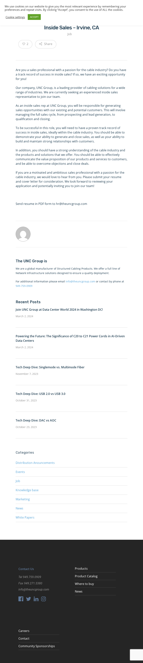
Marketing (23, 499)
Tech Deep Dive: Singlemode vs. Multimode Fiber (50, 367)
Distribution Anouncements (35, 463)
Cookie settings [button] (15, 17)
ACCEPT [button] (34, 17)
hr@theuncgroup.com (71, 204)
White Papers (25, 517)
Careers (23, 631)
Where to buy (84, 584)
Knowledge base (27, 490)
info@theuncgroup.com (80, 281)
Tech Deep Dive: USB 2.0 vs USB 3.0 (40, 394)
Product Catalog (86, 576)
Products (81, 569)
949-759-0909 (24, 286)
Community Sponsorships (36, 646)
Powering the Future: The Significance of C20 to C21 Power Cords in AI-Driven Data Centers (70, 338)
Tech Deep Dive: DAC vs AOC (36, 420)
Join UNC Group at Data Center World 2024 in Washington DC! (59, 310)
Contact (23, 638)
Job (69, 34)
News (19, 508)
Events (20, 472)
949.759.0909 (32, 577)
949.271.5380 (33, 583)
